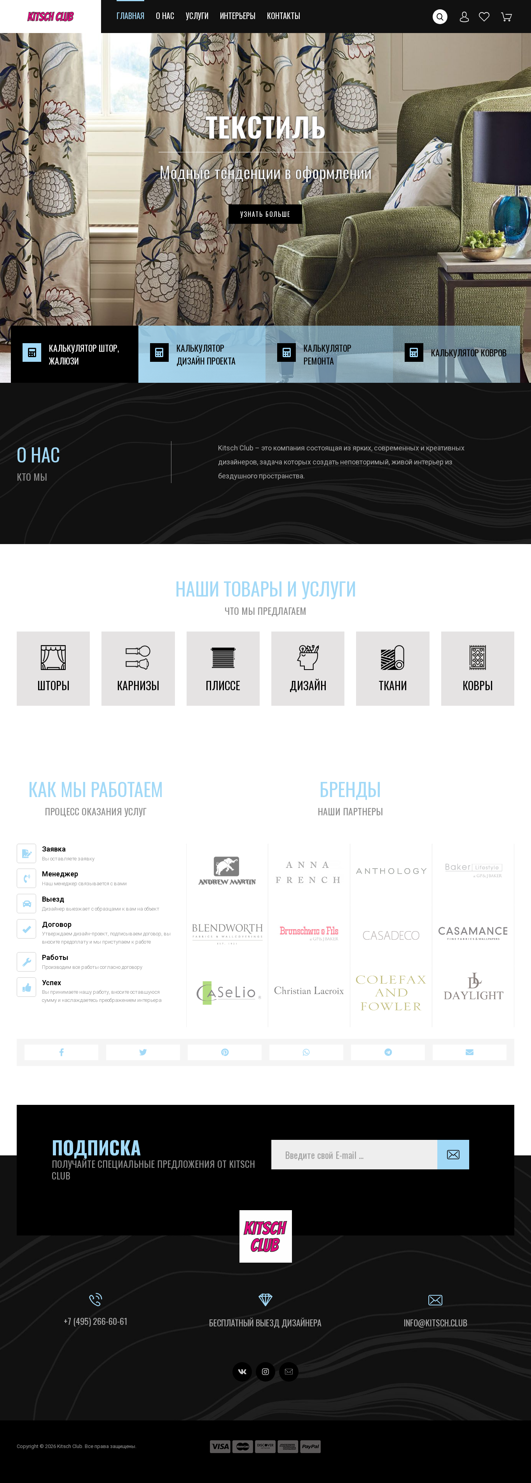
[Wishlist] (484, 16)
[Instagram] (265, 1372)
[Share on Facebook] (61, 1052)
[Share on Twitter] (143, 1052)
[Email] (289, 1372)
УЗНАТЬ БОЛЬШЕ (265, 214)
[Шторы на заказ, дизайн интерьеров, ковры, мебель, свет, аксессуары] (50, 16)
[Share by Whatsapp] (306, 1052)
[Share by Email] (470, 1052)
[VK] (242, 1372)
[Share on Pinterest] (225, 1052)
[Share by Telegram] (388, 1052)
